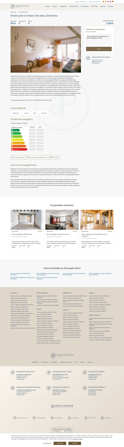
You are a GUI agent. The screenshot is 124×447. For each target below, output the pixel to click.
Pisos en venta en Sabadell (96, 333)
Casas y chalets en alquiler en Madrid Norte (73, 300)
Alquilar (55, 6)
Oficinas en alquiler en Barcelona (20, 320)
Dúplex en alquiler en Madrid (45, 327)
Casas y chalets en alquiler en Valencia (74, 322)
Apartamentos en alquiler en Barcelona (22, 313)
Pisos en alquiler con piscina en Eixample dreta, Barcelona (48, 274)
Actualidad (54, 362)
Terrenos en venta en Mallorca (97, 309)
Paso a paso (44, 362)
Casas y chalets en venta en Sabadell (99, 331)
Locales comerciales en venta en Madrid (48, 343)
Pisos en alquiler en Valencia (71, 324)
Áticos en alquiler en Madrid (45, 325)
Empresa (102, 6)
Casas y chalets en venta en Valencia (73, 313)
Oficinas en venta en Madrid (45, 338)
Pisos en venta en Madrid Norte (72, 298)
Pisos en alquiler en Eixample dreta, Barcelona (20, 274)
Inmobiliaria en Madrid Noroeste (26, 390)
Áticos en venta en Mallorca (97, 300)
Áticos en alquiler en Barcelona (19, 309)
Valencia (65, 310)
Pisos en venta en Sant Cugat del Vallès (100, 322)
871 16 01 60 (92, 395)
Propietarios (63, 6)
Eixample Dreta (23, 12)
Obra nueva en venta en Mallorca (98, 302)
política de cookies (77, 439)
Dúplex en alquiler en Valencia (71, 328)
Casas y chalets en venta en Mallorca (99, 296)
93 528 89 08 (95, 63)
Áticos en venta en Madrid (44, 316)
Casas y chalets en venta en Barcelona (21, 296)
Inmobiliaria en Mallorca (95, 390)
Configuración (47, 443)
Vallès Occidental (94, 315)
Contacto (110, 6)
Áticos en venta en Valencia (70, 317)
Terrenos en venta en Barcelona (20, 318)
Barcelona (13, 12)
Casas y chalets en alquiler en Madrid (47, 321)
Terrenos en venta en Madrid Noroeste (48, 305)
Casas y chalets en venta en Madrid (47, 312)
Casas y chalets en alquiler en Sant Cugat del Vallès (100, 324)
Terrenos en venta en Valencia (71, 333)
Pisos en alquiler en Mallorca (97, 307)
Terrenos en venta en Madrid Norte (73, 306)
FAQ (75, 362)
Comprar (47, 6)
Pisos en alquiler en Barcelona (19, 307)
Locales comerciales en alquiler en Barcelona (20, 325)
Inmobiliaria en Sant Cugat (60, 374)
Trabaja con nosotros (94, 1)
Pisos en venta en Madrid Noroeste (47, 299)
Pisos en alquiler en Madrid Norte (72, 304)
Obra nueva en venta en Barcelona (20, 315)
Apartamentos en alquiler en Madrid (47, 329)
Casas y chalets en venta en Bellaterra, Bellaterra (100, 328)
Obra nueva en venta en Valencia (72, 330)
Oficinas (82, 362)
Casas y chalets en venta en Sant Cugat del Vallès (101, 318)
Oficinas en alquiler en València (72, 335)
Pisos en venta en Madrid (44, 314)
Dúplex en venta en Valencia (71, 319)
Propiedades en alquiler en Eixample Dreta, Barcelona (22, 278)
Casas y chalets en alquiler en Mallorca (100, 304)
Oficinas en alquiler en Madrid (45, 336)
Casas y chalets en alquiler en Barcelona (22, 304)
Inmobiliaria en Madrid (95, 374)
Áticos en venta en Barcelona (19, 300)
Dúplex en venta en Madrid (44, 318)
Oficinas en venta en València (71, 337)
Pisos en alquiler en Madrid (44, 323)
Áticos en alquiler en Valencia (71, 326)
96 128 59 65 (56, 395)
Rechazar (60, 443)
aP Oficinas (94, 6)
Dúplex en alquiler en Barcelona (20, 311)
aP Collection (85, 6)
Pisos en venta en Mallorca (96, 298)
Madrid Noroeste (42, 293)
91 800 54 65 (92, 379)
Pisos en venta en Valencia (70, 315)
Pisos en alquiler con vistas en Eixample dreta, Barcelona (100, 274)
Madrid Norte (67, 293)
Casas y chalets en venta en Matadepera (100, 337)
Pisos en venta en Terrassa (96, 335)
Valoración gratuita (80, 1)
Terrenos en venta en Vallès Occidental (100, 340)
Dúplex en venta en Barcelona (19, 302)
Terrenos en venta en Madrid (45, 334)
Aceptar (74, 443)
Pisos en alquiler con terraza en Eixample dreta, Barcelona (74, 274)
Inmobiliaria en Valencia (59, 390)
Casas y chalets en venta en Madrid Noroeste (47, 296)
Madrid (39, 309)
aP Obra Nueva (73, 6)
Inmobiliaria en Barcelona (23, 374)
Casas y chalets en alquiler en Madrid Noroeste (47, 302)
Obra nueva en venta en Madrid (46, 332)
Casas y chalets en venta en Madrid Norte (75, 296)
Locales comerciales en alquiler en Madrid (49, 340)
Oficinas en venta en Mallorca (97, 311)
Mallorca (92, 293)
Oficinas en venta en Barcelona (19, 322)
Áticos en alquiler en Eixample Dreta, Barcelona (47, 278)
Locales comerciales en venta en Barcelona (23, 328)
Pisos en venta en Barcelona (18, 298)
